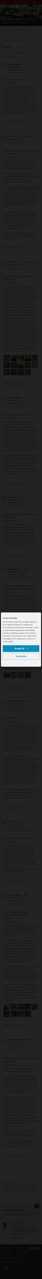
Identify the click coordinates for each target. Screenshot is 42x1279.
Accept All (19, 648)
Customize (21, 656)
